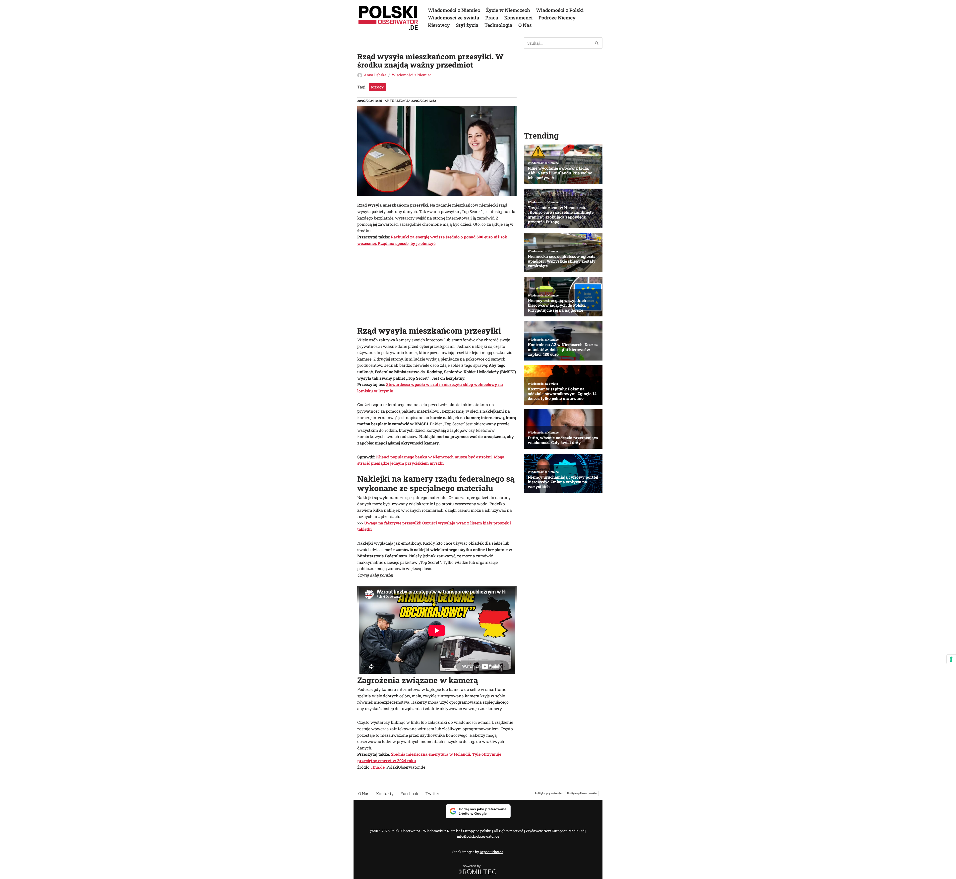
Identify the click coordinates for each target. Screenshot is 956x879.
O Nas (525, 25)
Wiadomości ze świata (453, 17)
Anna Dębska (375, 75)
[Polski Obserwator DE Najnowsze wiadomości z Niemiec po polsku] (388, 17)
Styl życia (467, 25)
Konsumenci (518, 17)
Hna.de (378, 767)
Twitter (432, 793)
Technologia (498, 25)
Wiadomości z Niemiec (454, 10)
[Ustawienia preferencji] (951, 659)
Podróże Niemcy (557, 17)
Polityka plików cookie (582, 793)
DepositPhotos (491, 851)
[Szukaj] (596, 43)
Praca (491, 17)
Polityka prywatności (548, 793)
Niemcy (377, 87)
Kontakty (385, 793)
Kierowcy (439, 25)
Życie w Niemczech (508, 10)
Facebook (409, 793)
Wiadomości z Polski (560, 10)
